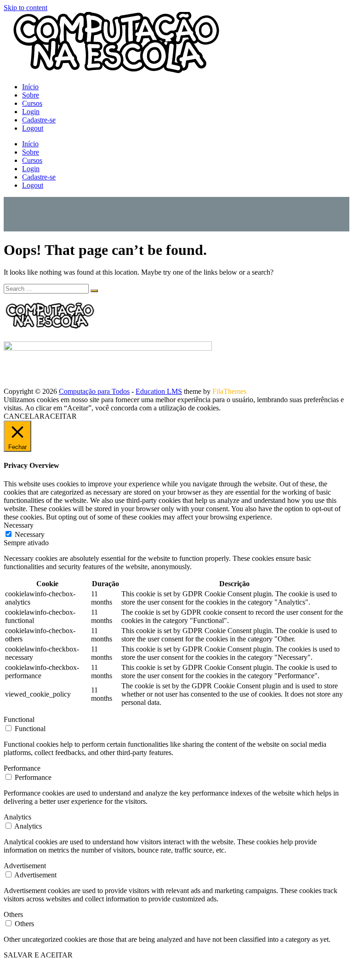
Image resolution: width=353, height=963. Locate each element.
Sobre (30, 95)
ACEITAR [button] (61, 416)
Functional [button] (19, 719)
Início (30, 87)
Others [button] (13, 914)
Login (31, 111)
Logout (32, 128)
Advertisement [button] (25, 866)
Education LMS (159, 391)
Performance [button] (22, 768)
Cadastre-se (39, 120)
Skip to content (25, 8)
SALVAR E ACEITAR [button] (38, 955)
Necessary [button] (19, 525)
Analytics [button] (17, 817)
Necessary (30, 534)
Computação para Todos (94, 391)
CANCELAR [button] (24, 416)
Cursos (32, 103)
